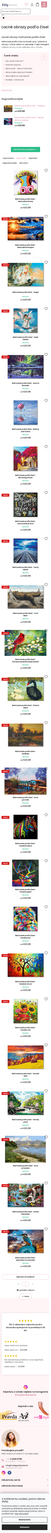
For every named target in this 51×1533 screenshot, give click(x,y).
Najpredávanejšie (10, 163)
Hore (26, 1296)
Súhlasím (24, 1527)
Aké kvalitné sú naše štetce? (18, 76)
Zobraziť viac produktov (24, 149)
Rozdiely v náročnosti (15, 80)
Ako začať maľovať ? (14, 61)
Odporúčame (8, 158)
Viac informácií (21, 1513)
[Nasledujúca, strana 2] (25, 1284)
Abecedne (23, 163)
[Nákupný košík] (36, 4)
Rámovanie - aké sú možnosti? (19, 68)
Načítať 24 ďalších (25, 1277)
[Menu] (44, 4)
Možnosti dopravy (13, 65)
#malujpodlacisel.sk (25, 1394)
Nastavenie (24, 1519)
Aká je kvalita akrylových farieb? (19, 72)
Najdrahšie (33, 158)
